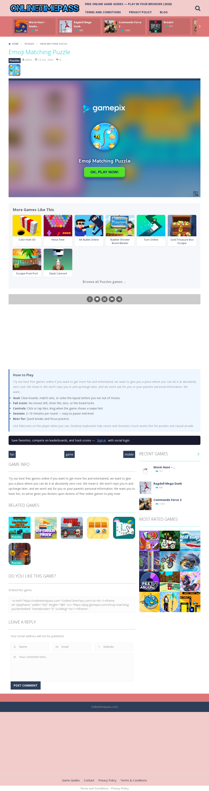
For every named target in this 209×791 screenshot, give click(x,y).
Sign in (101, 440)
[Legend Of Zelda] (170, 581)
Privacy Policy (140, 12)
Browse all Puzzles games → (104, 282)
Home (15, 43)
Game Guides (71, 780)
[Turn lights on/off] (90, 299)
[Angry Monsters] (149, 601)
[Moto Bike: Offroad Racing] (170, 561)
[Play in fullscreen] (104, 299)
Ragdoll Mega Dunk (167, 483)
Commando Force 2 (167, 500)
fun (12, 454)
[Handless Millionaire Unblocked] (149, 561)
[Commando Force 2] (145, 503)
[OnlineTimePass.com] (45, 8)
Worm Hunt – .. (164, 467)
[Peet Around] (149, 581)
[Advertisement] (104, 336)
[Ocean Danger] (190, 540)
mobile (129, 454)
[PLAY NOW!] (21, 26)
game (69, 454)
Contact (89, 780)
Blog (164, 12)
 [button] (112, 299)
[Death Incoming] (170, 601)
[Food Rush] (149, 540)
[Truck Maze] (190, 601)
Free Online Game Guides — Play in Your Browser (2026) (128, 4)
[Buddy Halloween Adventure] (170, 540)
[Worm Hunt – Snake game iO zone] (145, 471)
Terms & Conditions (133, 780)
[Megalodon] (190, 561)
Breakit (168, 22)
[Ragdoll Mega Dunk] (145, 487)
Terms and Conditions (103, 12)
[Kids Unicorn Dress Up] (190, 581)
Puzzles (29, 43)
